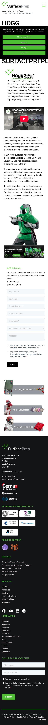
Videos (4, 646)
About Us (5, 622)
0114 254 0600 (9, 476)
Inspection (6, 602)
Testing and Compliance (11, 568)
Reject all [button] (24, 42)
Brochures (5, 633)
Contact (5, 649)
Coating (5, 593)
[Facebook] (4, 612)
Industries (6, 625)
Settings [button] (24, 47)
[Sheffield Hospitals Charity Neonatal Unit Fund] (6, 548)
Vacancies (6, 652)
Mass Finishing (8, 599)
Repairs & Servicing (9, 571)
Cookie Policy (22, 717)
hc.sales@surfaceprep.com (14, 479)
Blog (4, 639)
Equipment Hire (8, 575)
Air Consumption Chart (11, 636)
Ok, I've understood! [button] (24, 37)
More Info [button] (24, 53)
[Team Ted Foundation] (15, 548)
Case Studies (7, 643)
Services (5, 628)
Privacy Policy (9, 717)
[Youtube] (12, 612)
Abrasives (6, 590)
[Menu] (43, 5)
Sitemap (42, 720)
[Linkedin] (18, 612)
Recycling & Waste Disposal (13, 562)
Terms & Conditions (38, 717)
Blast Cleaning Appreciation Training (16, 565)
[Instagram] (25, 612)
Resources (6, 631)
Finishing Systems (9, 596)
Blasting (5, 587)
